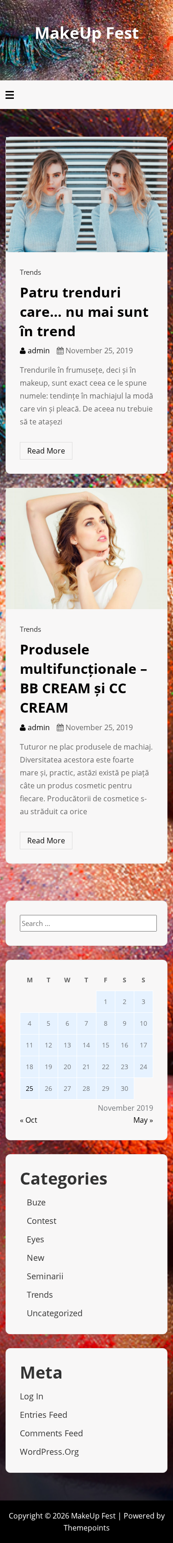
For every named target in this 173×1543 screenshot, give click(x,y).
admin (38, 350)
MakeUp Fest (87, 32)
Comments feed (51, 1433)
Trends (30, 272)
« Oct (28, 1120)
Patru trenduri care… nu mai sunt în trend (84, 311)
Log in (31, 1396)
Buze (36, 1202)
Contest (41, 1220)
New (35, 1257)
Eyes (35, 1239)
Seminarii (45, 1276)
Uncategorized (55, 1313)
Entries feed (43, 1414)
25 (29, 1088)
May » (143, 1120)
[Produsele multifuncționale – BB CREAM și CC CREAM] (86, 548)
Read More (46, 451)
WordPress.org (49, 1451)
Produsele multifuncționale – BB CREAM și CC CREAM (83, 678)
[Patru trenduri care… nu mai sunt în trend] (86, 194)
